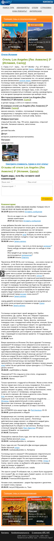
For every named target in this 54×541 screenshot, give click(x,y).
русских (23, 294)
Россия (33, 511)
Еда (2, 396)
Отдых (46, 461)
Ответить (25, 257)
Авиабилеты (23, 8)
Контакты (48, 2)
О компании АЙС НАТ (41, 533)
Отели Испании (9, 54)
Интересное (36, 11)
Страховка (46, 8)
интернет (47, 246)
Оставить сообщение (33, 212)
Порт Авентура (29, 428)
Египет (7, 513)
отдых (22, 439)
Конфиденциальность (20, 533)
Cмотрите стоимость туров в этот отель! (27, 164)
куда (24, 235)
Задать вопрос (20, 241)
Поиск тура (8, 8)
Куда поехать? (19, 11)
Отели (35, 8)
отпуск (39, 276)
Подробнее (15, 524)
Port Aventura (36, 410)
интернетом (27, 255)
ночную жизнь (25, 81)
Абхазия (33, 39)
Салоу (31, 69)
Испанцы (5, 401)
